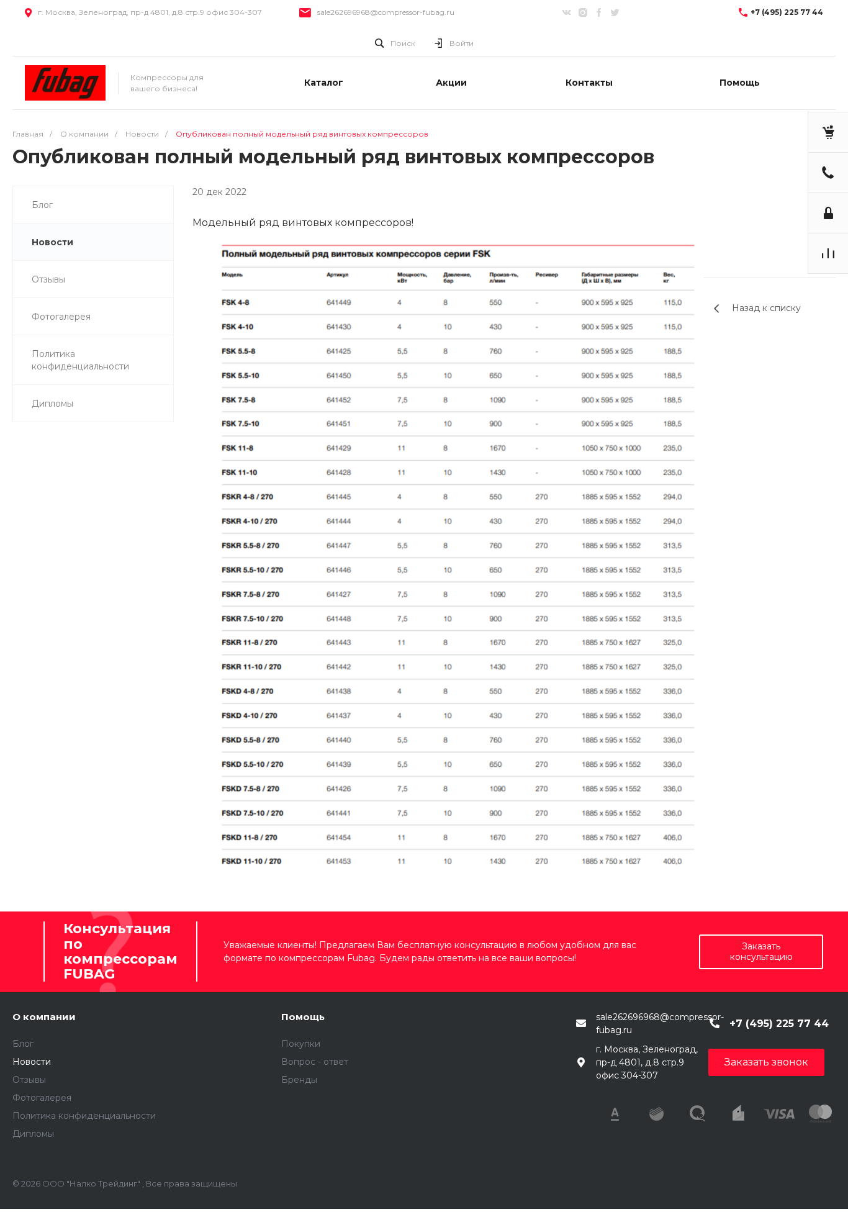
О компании (44, 1017)
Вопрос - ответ (314, 1061)
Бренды (299, 1079)
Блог (42, 204)
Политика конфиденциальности (80, 360)
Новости (52, 242)
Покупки (300, 1043)
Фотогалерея (61, 316)
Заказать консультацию (761, 951)
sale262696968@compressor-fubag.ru (385, 12)
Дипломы (52, 403)
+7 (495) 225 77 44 (787, 12)
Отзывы (48, 279)
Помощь (303, 1017)
